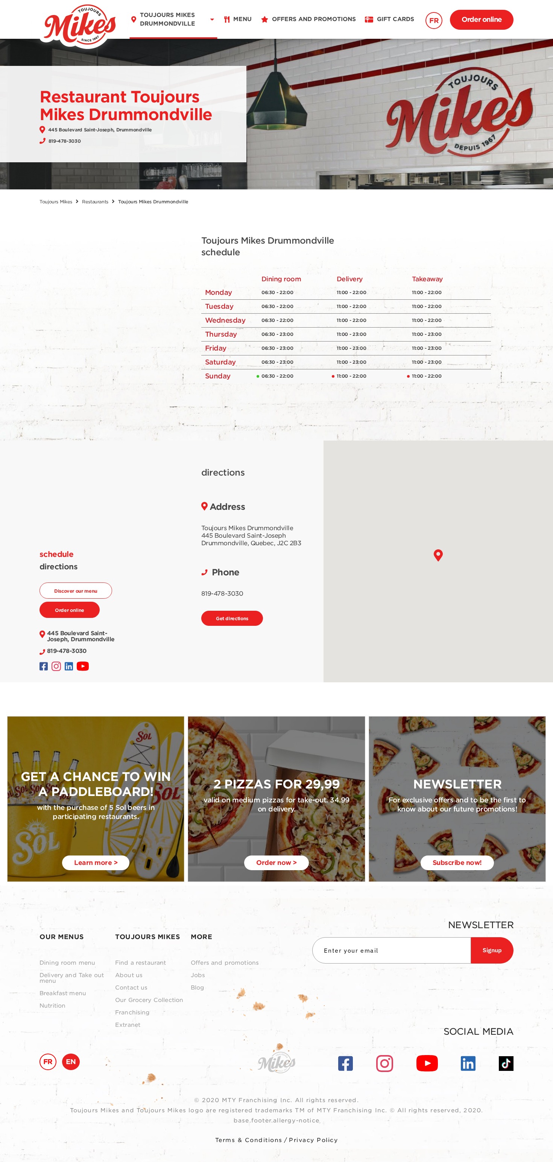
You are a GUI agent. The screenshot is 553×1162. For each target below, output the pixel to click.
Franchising (132, 1013)
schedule (56, 554)
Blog (198, 988)
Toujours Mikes (56, 201)
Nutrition (52, 1006)
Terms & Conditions (249, 1140)
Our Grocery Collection (149, 1000)
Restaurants (95, 201)
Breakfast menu (63, 993)
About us (129, 975)
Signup (492, 950)
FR (434, 20)
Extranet (127, 1025)
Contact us (131, 988)
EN (71, 1062)
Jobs (198, 975)
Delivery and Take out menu (72, 978)
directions (58, 566)
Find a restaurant (140, 963)
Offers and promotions (225, 963)
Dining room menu (67, 963)
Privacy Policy (313, 1140)
